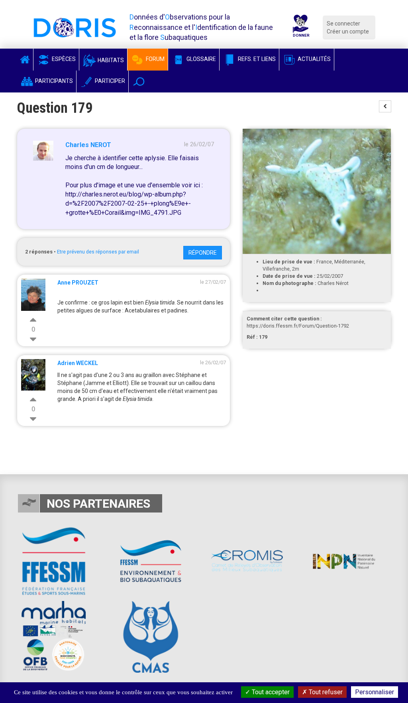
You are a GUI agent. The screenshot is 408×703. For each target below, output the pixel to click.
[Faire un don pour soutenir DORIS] (300, 27)
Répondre (202, 252)
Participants (53, 81)
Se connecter (343, 23)
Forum (155, 59)
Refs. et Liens (256, 59)
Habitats (110, 60)
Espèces (63, 59)
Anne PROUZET (77, 282)
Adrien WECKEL (77, 363)
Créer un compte (348, 31)
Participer (109, 81)
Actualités (313, 59)
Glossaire (200, 59)
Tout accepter (270, 692)
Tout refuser (325, 692)
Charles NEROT (88, 145)
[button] (139, 81)
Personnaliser (374, 692)
